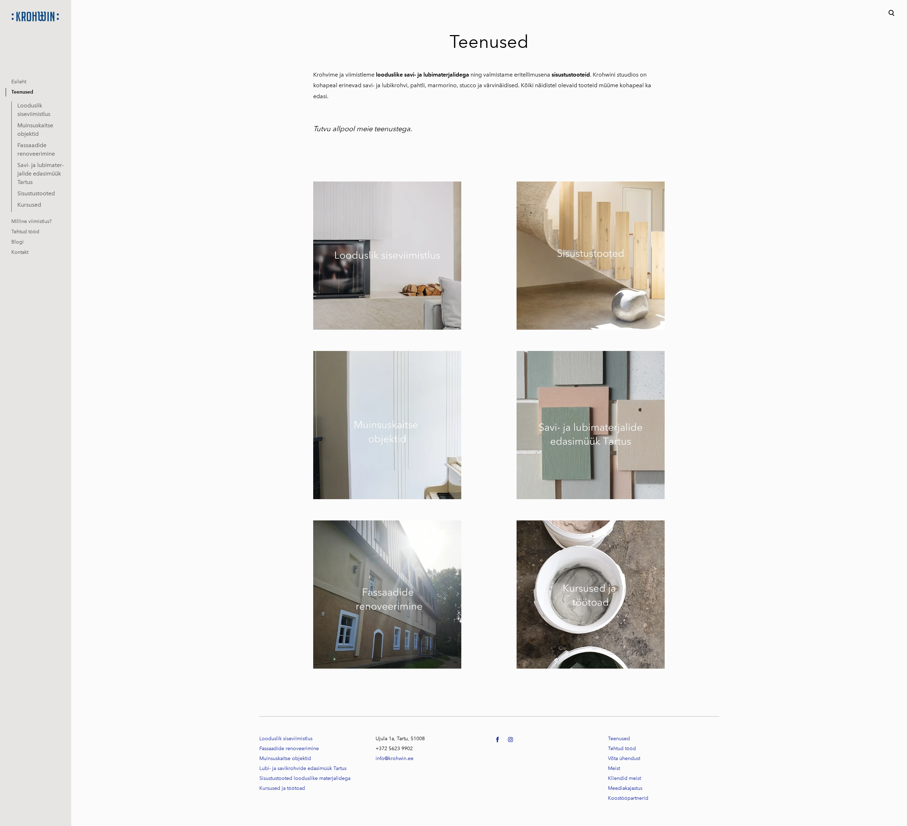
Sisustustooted (36, 193)
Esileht (18, 82)
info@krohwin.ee (394, 758)
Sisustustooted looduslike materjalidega (304, 778)
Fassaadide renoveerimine (36, 149)
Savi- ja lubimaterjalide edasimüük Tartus (40, 173)
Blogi (17, 242)
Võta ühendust (624, 758)
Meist (614, 768)
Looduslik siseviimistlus (33, 109)
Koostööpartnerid (628, 798)
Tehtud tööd (25, 232)
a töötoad (282, 788)
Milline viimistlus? (31, 221)
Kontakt (19, 252)
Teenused (22, 92)
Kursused (29, 204)
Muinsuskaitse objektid (35, 129)
